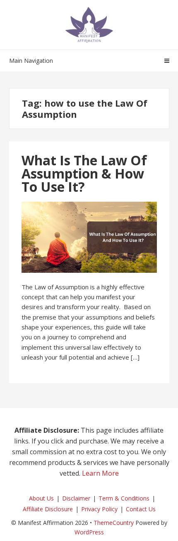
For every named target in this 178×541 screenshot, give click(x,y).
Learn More (100, 473)
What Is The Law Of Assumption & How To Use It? (84, 173)
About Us (41, 498)
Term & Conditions (124, 498)
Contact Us (141, 509)
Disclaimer (76, 498)
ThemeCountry (114, 523)
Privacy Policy (99, 509)
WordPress (89, 532)
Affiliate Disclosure (48, 509)
